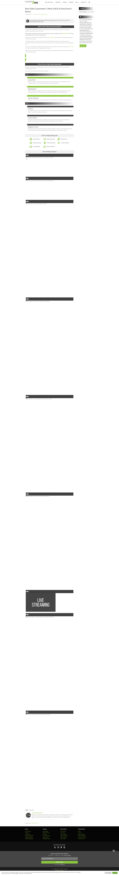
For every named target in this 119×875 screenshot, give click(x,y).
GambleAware (56, 869)
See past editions (67, 855)
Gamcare (61, 869)
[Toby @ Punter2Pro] (28, 815)
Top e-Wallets (63, 838)
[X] (55, 847)
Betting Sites (49, 2)
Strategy (83, 2)
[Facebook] (61, 847)
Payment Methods (46, 835)
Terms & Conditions (82, 837)
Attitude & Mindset (29, 837)
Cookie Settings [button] (108, 872)
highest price (52, 37)
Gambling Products (46, 838)
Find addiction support (59, 870)
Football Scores (81, 838)
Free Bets (58, 2)
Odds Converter (63, 837)
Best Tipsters (63, 831)
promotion (71, 46)
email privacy (62, 864)
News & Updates (81, 834)
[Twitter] (72, 813)
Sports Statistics (63, 834)
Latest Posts (31, 810)
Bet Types (45, 834)
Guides (64, 2)
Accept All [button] (115, 872)
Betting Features (34, 823)
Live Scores (62, 832)
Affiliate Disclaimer (82, 835)
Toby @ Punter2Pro (42, 14)
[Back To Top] (114, 851)
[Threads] (64, 847)
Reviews (71, 2)
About (27, 810)
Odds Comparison (64, 835)
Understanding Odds (29, 838)
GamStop (66, 869)
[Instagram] (58, 847)
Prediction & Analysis (29, 835)
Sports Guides (45, 831)
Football (26, 832)
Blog (76, 2)
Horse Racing (27, 834)
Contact (79, 832)
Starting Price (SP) (66, 33)
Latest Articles (28, 831)
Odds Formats (46, 837)
